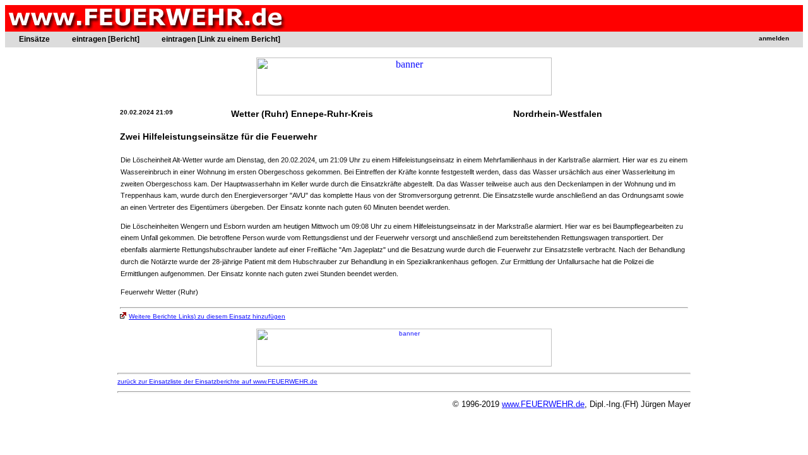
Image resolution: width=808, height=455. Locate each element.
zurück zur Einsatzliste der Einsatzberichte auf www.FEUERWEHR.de (217, 381)
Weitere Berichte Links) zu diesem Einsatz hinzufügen (207, 316)
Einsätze (34, 39)
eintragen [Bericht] (106, 39)
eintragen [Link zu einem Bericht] (221, 39)
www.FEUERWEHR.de (543, 404)
